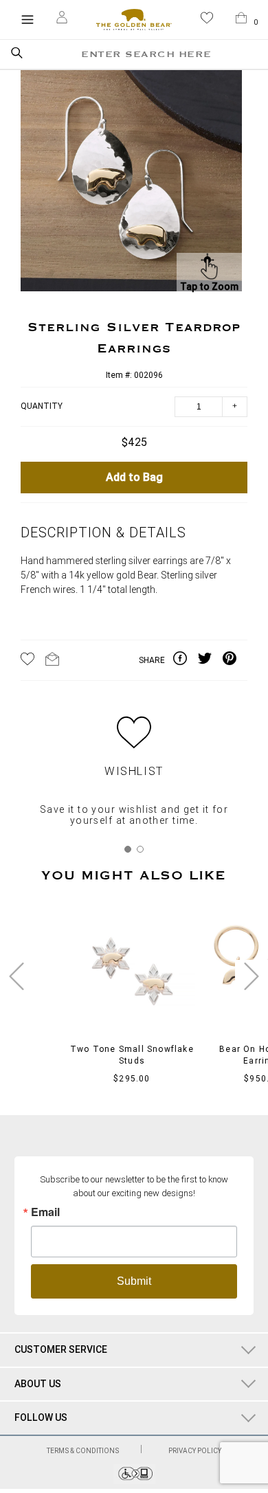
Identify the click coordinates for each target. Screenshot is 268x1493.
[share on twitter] (210, 660)
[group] (131, 182)
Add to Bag (134, 477)
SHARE (152, 660)
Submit (134, 1281)
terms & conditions (83, 1451)
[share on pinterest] (235, 660)
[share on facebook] (185, 660)
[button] (207, 20)
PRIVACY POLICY (194, 1451)
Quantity (42, 407)
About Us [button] (37, 1383)
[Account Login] (62, 19)
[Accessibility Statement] (134, 1480)
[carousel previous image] (16, 976)
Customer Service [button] (60, 1349)
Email (45, 1211)
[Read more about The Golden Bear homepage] (134, 19)
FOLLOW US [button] (40, 1417)
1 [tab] (127, 849)
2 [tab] (140, 849)
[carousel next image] (251, 976)
